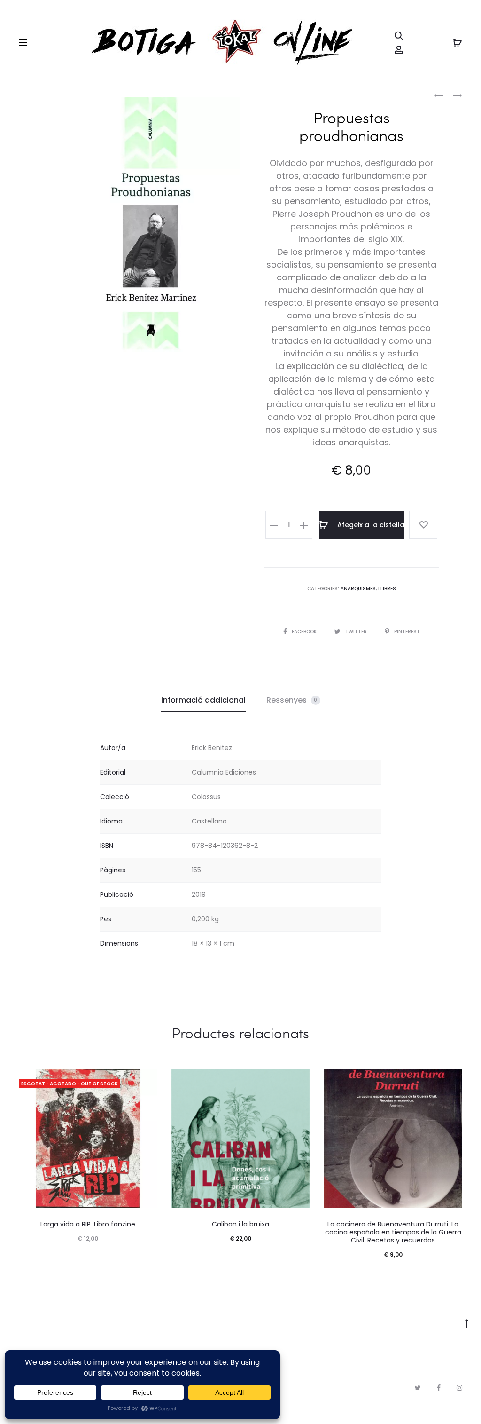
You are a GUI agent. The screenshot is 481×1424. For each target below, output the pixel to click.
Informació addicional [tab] (203, 700)
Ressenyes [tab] (292, 700)
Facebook (305, 631)
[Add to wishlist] (423, 525)
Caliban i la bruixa (240, 1224)
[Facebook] (439, 1387)
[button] (274, 524)
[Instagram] (459, 1387)
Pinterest (407, 631)
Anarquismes (358, 588)
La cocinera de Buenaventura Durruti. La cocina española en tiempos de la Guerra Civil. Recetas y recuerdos (393, 1232)
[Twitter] (418, 1387)
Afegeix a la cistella (369, 525)
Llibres (387, 588)
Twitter (356, 631)
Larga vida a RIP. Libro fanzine (87, 1224)
